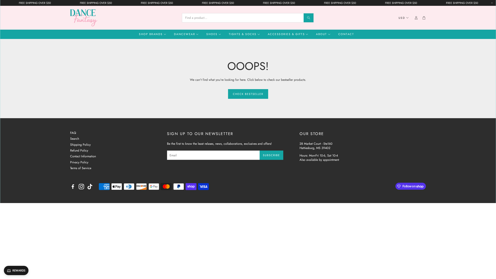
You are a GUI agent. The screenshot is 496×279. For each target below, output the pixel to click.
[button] (247, 17)
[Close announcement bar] (492, 3)
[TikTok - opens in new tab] (90, 186)
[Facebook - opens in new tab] (73, 186)
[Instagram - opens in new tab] (81, 186)
